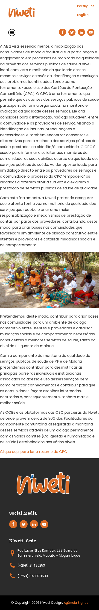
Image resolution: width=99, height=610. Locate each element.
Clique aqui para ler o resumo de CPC (33, 451)
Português (85, 6)
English (83, 14)
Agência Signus (76, 602)
